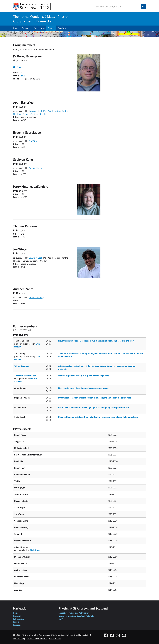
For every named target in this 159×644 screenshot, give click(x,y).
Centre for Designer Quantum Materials (76, 616)
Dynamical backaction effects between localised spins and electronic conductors (94, 397)
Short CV (17, 66)
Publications (39, 28)
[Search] (143, 6)
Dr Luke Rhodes (36, 168)
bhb (23, 75)
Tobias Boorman (21, 366)
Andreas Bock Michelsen (25, 375)
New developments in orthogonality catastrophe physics (83, 388)
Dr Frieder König (36, 297)
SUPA (61, 619)
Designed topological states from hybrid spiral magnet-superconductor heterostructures (98, 417)
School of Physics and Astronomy (74, 612)
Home (16, 28)
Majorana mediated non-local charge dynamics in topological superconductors (93, 407)
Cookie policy (19, 638)
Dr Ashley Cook (35, 257)
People (51, 28)
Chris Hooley (36, 550)
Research (26, 28)
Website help (55, 638)
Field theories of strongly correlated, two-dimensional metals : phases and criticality (96, 340)
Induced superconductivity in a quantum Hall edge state (83, 375)
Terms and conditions (37, 638)
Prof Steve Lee (35, 141)
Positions (62, 28)
